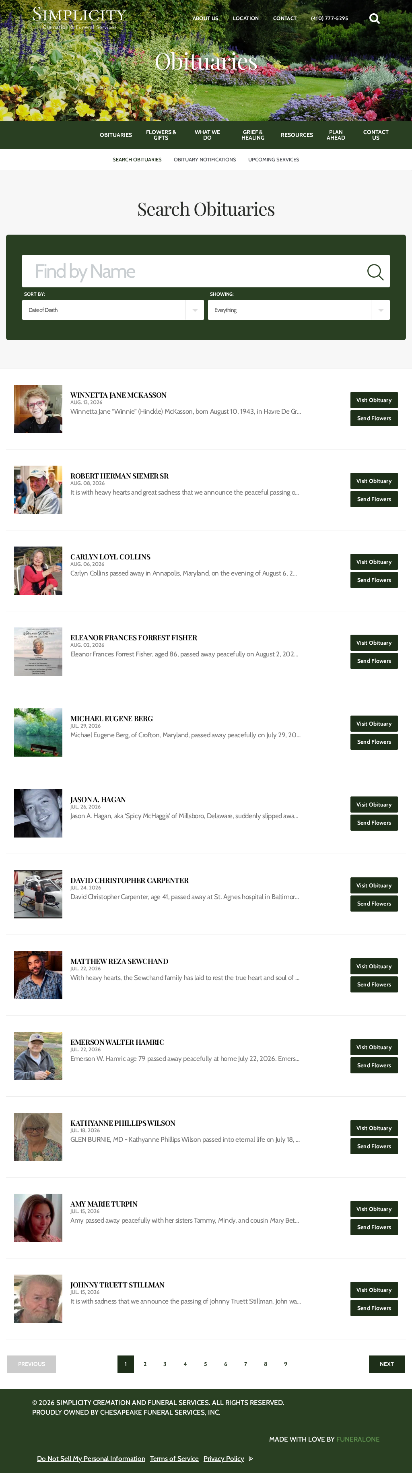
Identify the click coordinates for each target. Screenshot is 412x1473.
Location (246, 18)
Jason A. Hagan (98, 799)
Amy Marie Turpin (103, 1204)
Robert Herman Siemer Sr (119, 476)
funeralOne (358, 1439)
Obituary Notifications (205, 159)
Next (387, 1364)
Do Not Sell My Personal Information (91, 1458)
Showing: (222, 294)
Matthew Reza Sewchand (119, 961)
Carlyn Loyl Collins (110, 557)
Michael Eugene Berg (111, 718)
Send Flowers (377, 418)
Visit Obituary (377, 400)
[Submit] (375, 271)
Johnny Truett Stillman (117, 1285)
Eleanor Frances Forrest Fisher (133, 637)
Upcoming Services (273, 159)
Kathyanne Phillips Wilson (122, 1123)
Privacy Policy (224, 1458)
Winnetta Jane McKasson (118, 395)
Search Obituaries (137, 159)
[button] (374, 18)
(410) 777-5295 (329, 18)
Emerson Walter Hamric (117, 1042)
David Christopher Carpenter (129, 880)
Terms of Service (174, 1458)
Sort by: (34, 294)
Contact (285, 18)
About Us (206, 18)
